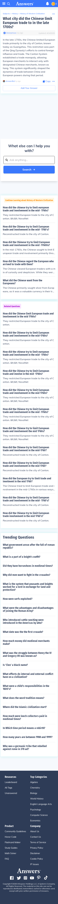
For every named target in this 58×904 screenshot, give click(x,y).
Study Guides (11, 848)
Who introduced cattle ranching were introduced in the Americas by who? (23, 621)
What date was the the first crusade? (23, 632)
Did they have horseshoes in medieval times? (28, 565)
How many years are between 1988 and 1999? (27, 737)
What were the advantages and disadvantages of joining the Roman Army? (28, 609)
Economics (35, 820)
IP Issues (34, 864)
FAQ (7, 858)
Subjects (6, 13)
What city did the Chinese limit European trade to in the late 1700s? (27, 22)
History (15, 13)
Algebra (34, 782)
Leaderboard (11, 782)
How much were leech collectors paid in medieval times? (25, 717)
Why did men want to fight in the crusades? (26, 574)
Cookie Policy (36, 858)
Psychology (35, 809)
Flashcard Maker (13, 842)
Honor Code (10, 837)
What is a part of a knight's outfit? (21, 556)
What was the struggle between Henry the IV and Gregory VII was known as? (27, 654)
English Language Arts (41, 804)
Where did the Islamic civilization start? (25, 707)
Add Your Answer (29, 88)
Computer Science (39, 815)
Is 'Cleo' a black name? (15, 665)
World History (36, 798)
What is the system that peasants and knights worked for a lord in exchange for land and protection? (28, 586)
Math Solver (10, 853)
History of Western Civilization (32, 13)
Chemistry (35, 787)
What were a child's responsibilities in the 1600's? (26, 687)
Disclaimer (35, 853)
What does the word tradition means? (23, 698)
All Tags (8, 787)
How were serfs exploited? (17, 598)
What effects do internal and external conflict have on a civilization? (28, 675)
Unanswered (11, 793)
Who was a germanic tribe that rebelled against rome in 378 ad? (25, 747)
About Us (34, 831)
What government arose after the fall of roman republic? (29, 546)
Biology (33, 793)
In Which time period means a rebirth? (24, 728)
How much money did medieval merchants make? (26, 642)
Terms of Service (38, 842)
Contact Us (35, 837)
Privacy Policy (36, 848)
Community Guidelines (15, 831)
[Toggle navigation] (3, 3)
